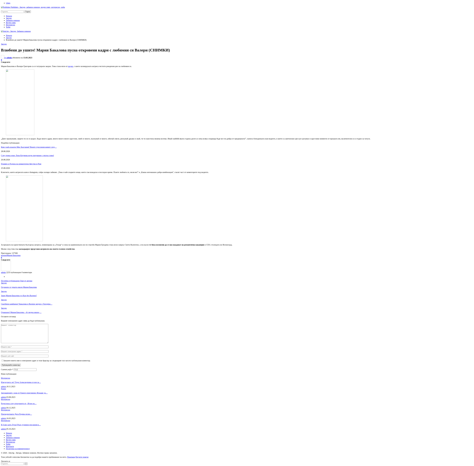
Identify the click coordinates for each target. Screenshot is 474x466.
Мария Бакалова (13, 255)
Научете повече (82, 457)
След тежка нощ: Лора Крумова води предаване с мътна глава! (27, 155)
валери (4, 255)
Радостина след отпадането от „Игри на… (19, 403)
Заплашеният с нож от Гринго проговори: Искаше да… (24, 393)
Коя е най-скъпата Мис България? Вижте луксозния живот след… (29, 147)
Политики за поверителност (18, 449)
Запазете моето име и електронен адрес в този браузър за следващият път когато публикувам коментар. (46, 361)
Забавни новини (13, 20)
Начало (9, 16)
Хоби (8, 27)
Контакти (10, 446)
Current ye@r (7, 369)
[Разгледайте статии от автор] (6, 270)
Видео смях (11, 23)
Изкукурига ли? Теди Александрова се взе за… (21, 382)
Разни (3, 389)
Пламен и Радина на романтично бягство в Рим (21, 164)
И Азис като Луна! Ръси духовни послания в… (21, 425)
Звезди (9, 18)
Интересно (10, 25)
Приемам (71, 457)
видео (70, 66)
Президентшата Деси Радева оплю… (16, 414)
